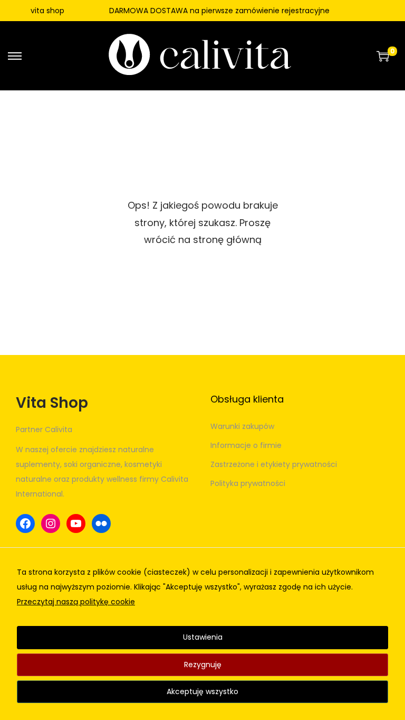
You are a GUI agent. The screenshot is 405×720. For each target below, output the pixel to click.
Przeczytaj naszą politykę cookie (76, 601)
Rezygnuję (202, 664)
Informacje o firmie (246, 445)
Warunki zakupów (242, 426)
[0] (383, 56)
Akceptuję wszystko (202, 691)
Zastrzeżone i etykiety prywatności (273, 464)
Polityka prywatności (247, 483)
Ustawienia (203, 637)
